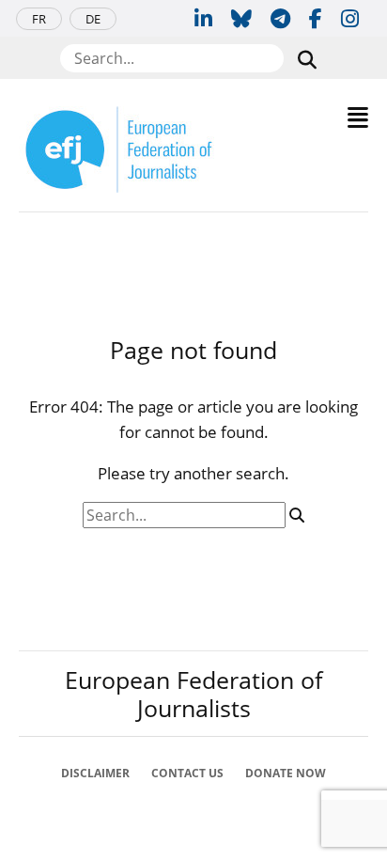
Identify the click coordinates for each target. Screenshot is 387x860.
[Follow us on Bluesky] (241, 18)
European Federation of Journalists (193, 694)
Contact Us (187, 773)
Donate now (285, 773)
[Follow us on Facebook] (315, 18)
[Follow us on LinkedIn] (203, 18)
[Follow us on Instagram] (350, 18)
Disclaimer (95, 773)
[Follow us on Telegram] (280, 18)
